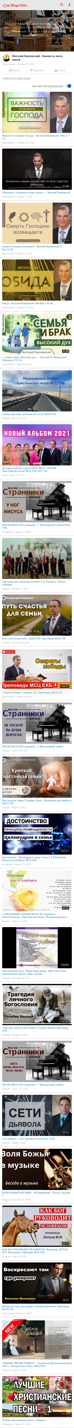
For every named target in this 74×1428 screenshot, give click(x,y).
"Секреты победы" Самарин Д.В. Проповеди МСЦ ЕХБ (32, 692)
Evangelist (7, 532)
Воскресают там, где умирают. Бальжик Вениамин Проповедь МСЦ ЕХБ (35, 1308)
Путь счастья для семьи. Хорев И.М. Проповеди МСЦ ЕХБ (34, 638)
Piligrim (6, 418)
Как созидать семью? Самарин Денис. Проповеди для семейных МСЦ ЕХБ (36, 802)
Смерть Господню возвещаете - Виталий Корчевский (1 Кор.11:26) (32, 248)
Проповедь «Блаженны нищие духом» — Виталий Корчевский (36, 192)
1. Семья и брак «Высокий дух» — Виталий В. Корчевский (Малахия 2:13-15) (34, 359)
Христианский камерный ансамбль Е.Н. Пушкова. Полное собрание (34, 583)
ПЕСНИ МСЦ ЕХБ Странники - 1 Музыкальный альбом (32, 1084)
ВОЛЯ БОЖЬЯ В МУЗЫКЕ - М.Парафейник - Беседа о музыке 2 (36, 1194)
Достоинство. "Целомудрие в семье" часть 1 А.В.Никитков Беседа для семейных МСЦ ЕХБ (34, 859)
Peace (5, 475)
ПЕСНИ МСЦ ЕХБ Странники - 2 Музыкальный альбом (32, 746)
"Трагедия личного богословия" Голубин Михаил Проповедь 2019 (35, 1029)
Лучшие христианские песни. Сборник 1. (24, 1420)
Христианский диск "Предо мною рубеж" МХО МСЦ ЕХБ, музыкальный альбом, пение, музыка (34, 972)
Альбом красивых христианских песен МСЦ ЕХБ (29, 414)
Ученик (6, 642)
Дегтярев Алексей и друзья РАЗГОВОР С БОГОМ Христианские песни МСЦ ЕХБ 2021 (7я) (29, 469)
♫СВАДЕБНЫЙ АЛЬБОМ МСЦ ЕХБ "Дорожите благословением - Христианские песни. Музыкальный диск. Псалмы (35, 916)
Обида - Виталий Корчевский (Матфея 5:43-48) (27, 303)
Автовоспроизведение (47, 86)
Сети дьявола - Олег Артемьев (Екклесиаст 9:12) (28, 1138)
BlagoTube (18, 5)
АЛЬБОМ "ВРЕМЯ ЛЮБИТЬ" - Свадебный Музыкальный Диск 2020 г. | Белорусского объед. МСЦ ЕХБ (37, 1364)
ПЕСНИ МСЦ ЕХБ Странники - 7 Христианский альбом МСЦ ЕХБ (36, 526)
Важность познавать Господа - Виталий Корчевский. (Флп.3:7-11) (36, 137)
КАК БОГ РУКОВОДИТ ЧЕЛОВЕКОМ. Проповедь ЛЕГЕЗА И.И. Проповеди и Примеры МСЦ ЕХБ (35, 1251)
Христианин (9, 64)
